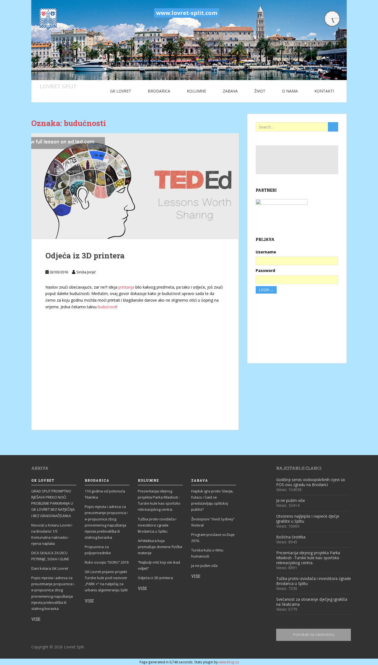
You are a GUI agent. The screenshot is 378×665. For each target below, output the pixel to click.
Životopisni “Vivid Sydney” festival (213, 522)
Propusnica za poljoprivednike (98, 549)
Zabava (230, 91)
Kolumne (196, 91)
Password (265, 270)
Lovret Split (58, 86)
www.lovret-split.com (186, 13)
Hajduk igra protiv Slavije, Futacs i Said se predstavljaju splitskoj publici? (212, 500)
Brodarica (159, 91)
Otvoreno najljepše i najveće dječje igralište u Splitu (307, 518)
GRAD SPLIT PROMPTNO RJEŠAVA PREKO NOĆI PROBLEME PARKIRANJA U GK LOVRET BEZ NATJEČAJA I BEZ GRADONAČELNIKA (53, 503)
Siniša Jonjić (86, 271)
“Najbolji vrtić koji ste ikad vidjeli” (159, 565)
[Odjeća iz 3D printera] (135, 186)
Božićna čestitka (290, 537)
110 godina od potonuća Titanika (105, 494)
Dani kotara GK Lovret (49, 568)
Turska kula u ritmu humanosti (207, 553)
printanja (125, 287)
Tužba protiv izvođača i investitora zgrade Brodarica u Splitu (157, 525)
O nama (290, 91)
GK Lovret (120, 91)
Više (35, 619)
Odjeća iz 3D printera (85, 255)
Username (266, 252)
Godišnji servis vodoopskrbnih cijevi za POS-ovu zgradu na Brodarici (310, 482)
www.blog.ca (229, 662)
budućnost (106, 306)
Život (259, 91)
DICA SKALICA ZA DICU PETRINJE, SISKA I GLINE (50, 555)
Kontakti (324, 91)
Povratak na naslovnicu (313, 634)
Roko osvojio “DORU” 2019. (107, 562)
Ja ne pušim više (204, 565)
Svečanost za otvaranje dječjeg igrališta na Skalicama (311, 602)
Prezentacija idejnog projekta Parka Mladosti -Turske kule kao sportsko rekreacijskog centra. (159, 500)
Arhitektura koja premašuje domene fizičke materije (160, 546)
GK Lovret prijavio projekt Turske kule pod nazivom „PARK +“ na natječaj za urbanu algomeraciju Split (106, 580)
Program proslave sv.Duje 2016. (213, 537)
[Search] (333, 127)
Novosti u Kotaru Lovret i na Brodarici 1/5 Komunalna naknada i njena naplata (51, 534)
